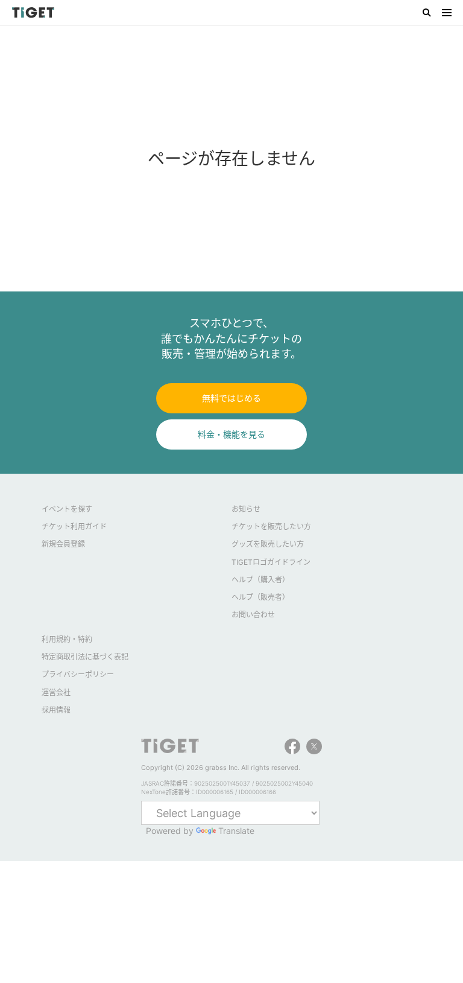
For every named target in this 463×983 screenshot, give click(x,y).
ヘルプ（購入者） (260, 579)
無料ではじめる (231, 398)
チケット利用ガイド (74, 526)
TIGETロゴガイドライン (271, 562)
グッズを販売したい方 (268, 544)
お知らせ (246, 509)
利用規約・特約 (67, 639)
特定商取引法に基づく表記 (85, 656)
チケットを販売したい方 (271, 526)
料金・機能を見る (231, 434)
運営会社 (56, 692)
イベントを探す (67, 509)
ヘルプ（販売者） (260, 597)
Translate (236, 831)
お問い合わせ (253, 614)
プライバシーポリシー (78, 674)
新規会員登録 (63, 544)
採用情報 (56, 709)
